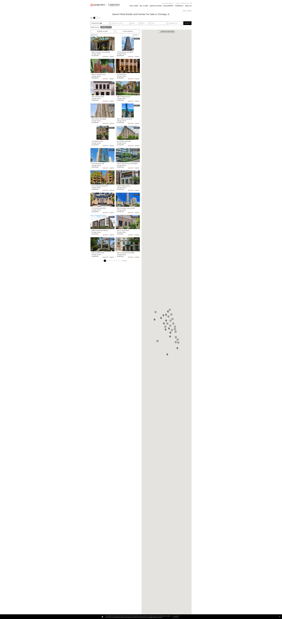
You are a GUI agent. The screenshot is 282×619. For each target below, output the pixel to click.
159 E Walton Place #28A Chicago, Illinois (102, 104)
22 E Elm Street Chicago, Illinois (125, 59)
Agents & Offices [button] (156, 6)
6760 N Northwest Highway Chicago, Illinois (101, 216)
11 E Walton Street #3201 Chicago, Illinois (102, 193)
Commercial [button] (179, 6)
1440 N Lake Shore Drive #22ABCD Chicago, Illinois (126, 149)
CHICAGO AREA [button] (167, 3)
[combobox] (100, 23)
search (187, 23)
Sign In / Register (182, 3)
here (161, 617)
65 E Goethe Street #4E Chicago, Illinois (127, 126)
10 (122, 260)
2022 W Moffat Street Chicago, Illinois (101, 238)
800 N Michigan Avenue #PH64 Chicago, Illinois (102, 38)
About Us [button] (188, 6)
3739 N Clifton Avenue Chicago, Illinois (127, 171)
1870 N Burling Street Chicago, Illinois (101, 82)
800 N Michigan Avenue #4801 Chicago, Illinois (127, 194)
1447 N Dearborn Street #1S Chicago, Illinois (101, 172)
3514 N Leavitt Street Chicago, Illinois (126, 216)
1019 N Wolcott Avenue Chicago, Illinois (127, 82)
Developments (168, 6)
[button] (175, 327)
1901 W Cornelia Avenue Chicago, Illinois (102, 59)
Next (125, 260)
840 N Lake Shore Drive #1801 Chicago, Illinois (127, 239)
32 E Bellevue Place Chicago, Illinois (100, 126)
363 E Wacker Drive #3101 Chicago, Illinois (126, 105)
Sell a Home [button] (144, 6)
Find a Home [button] (134, 6)
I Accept (175, 616)
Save (128, 31)
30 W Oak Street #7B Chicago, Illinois (101, 149)
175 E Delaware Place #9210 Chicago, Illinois (126, 38)
